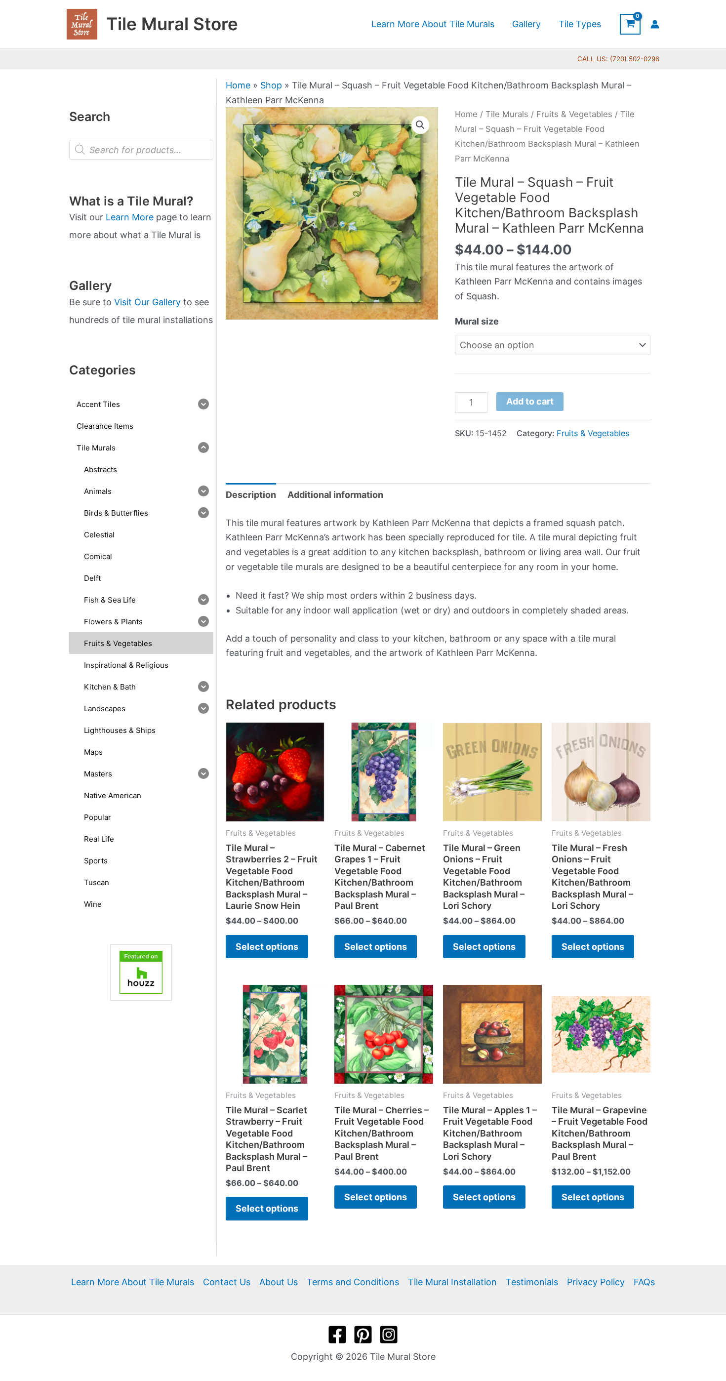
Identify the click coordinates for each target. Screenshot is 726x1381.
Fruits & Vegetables (574, 114)
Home (238, 85)
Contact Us (226, 1282)
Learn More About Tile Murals (132, 1282)
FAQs (644, 1282)
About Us (278, 1282)
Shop (271, 85)
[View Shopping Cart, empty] (630, 24)
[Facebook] (337, 1334)
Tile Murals (506, 114)
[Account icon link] (654, 24)
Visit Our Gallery (147, 302)
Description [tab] (251, 494)
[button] (420, 125)
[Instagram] (389, 1334)
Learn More (130, 217)
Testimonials (532, 1282)
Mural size (477, 321)
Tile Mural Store (172, 23)
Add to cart (530, 401)
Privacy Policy (596, 1282)
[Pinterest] (363, 1334)
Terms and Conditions (353, 1282)
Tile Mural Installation (452, 1282)
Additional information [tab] (335, 494)
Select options (267, 946)
